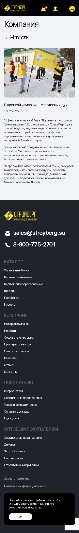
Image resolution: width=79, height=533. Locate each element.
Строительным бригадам (21, 465)
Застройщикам (14, 451)
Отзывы (9, 365)
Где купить (11, 418)
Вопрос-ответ (13, 391)
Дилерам (10, 444)
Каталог (13, 261)
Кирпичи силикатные (18, 277)
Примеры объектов (17, 344)
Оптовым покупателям (31, 429)
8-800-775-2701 (34, 244)
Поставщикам (13, 458)
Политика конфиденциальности (25, 486)
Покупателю (18, 382)
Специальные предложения (23, 398)
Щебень (9, 291)
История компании (16, 324)
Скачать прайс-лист (17, 479)
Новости (19, 37)
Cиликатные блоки (16, 270)
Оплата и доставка (16, 411)
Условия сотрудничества (20, 405)
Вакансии (10, 358)
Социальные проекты (18, 337)
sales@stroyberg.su (39, 232)
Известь (10, 304)
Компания (16, 315)
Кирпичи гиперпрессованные (23, 284)
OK (20, 516)
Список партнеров (16, 351)
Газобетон (11, 298)
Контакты (10, 372)
